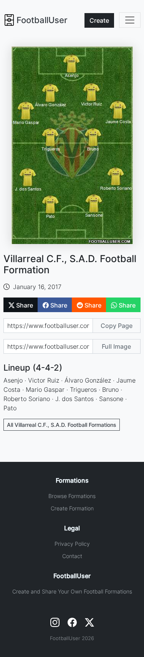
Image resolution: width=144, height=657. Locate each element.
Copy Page (116, 325)
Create (99, 20)
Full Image (116, 346)
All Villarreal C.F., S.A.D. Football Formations (61, 424)
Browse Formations (72, 496)
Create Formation (72, 508)
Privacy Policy (72, 543)
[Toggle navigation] (130, 20)
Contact (72, 556)
